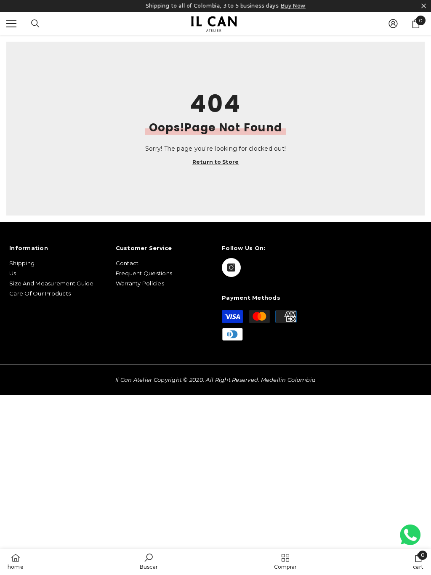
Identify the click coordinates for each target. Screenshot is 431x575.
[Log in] (393, 23)
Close (423, 6)
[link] (149, 561)
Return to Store (215, 162)
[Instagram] (231, 267)
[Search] (35, 24)
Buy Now (283, 6)
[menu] (11, 24)
